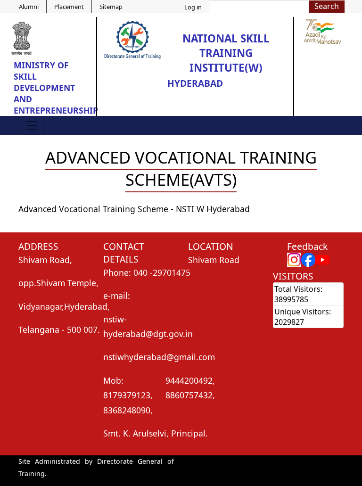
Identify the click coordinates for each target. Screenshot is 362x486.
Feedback (307, 246)
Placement (69, 6)
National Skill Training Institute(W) (226, 53)
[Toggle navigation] (31, 125)
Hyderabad (195, 83)
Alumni (29, 6)
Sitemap (111, 6)
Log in (193, 7)
